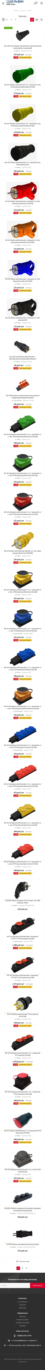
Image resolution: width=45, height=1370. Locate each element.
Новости (22, 1305)
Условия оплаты (22, 1320)
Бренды (23, 1326)
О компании (22, 1302)
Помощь (22, 1317)
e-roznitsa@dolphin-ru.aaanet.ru (24, 1340)
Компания (22, 1298)
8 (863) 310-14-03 (24, 1336)
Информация (22, 1313)
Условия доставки (22, 1323)
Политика (22, 1308)
